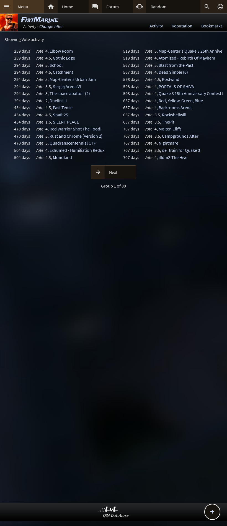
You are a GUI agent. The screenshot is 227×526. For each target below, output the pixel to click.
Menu (23, 6)
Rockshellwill (174, 114)
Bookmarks (212, 26)
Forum (112, 6)
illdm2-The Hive (173, 157)
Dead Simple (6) (173, 72)
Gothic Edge (64, 58)
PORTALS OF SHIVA (176, 86)
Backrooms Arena (175, 107)
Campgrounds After (180, 136)
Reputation (182, 26)
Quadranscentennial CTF (73, 143)
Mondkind (62, 157)
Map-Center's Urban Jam (73, 79)
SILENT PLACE (66, 122)
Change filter (51, 26)
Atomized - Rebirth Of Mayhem (187, 58)
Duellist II (58, 100)
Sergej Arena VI (67, 86)
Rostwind (170, 79)
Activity (156, 26)
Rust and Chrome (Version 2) (76, 136)
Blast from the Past (176, 65)
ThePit (168, 122)
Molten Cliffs (170, 129)
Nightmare (168, 143)
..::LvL (108, 509)
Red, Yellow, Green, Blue (181, 100)
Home (67, 6)
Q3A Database (116, 515)
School (56, 65)
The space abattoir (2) (70, 93)
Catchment (63, 72)
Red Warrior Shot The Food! (76, 129)
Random (158, 6)
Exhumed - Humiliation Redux (77, 150)
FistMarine (39, 20)
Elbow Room (61, 51)
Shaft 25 (60, 114)
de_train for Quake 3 (181, 150)
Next (113, 172)
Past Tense (63, 107)
